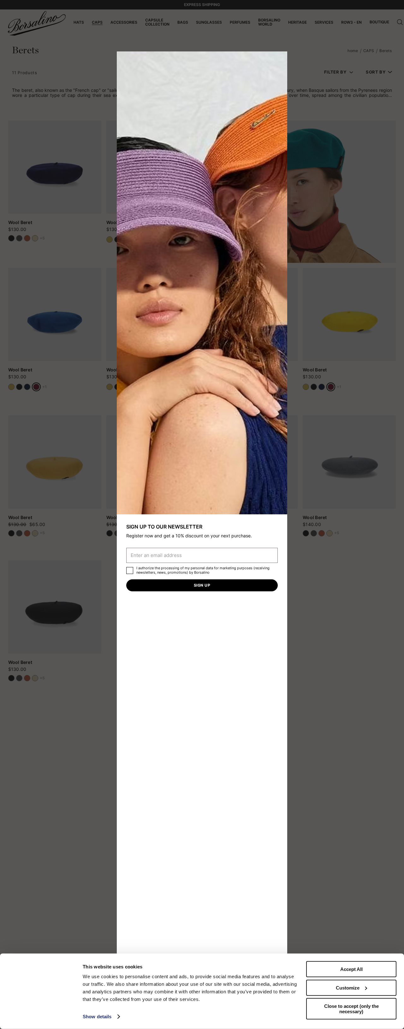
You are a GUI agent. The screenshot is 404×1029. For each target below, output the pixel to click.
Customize (347, 987)
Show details (97, 1016)
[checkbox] (129, 570)
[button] (280, 58)
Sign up (202, 585)
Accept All (351, 969)
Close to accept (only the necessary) (351, 1008)
